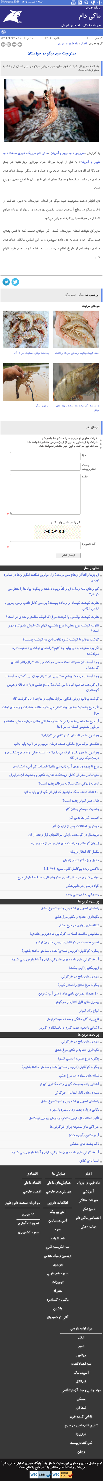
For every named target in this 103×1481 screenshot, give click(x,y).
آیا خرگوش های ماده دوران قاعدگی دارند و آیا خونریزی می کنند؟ (55, 960)
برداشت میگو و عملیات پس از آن (31, 353)
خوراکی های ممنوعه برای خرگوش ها (74, 1127)
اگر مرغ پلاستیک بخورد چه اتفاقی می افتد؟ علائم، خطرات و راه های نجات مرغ (50, 710)
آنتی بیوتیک (58, 1212)
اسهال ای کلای (89, 1161)
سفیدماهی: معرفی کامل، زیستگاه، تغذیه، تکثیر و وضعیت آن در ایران (54, 775)
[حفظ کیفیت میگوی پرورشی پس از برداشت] (76, 331)
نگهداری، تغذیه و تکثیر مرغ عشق (77, 917)
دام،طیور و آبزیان (68, 44)
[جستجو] (86, 2)
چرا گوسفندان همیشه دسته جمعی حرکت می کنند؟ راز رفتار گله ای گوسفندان (55, 665)
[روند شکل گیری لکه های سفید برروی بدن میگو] (76, 383)
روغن (81, 1452)
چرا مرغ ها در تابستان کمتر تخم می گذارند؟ (70, 736)
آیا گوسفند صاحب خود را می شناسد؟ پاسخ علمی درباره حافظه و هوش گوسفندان (53, 688)
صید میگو (70, 295)
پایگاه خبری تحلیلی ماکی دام (21, 1464)
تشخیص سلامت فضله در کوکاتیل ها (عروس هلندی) (64, 934)
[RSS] (80, 2)
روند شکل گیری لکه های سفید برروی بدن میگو (77, 408)
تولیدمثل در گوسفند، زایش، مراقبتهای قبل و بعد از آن (63, 835)
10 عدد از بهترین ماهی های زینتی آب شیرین (68, 994)
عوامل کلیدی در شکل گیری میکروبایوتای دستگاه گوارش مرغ (58, 878)
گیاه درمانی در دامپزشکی (82, 886)
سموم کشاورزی (28, 1233)
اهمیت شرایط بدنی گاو (84, 818)
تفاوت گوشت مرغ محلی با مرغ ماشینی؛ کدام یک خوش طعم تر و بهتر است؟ (53, 628)
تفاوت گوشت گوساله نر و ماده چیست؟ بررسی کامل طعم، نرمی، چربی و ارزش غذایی (51, 606)
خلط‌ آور (81, 1408)
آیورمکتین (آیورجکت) (84, 968)
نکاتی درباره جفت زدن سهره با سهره (74, 1110)
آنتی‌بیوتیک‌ (81, 1373)
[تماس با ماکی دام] (93, 2)
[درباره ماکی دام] (99, 2)
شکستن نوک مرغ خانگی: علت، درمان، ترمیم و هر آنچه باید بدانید (56, 744)
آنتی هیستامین (57, 1221)
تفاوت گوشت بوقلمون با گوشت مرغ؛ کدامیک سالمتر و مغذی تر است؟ (52, 617)
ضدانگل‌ (81, 1382)
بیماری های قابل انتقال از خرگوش (76, 1003)
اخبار (84, 44)
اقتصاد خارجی (32, 1192)
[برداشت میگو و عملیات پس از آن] (26, 331)
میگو (81, 295)
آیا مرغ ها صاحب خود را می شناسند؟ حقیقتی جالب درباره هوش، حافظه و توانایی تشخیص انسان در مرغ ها (51, 724)
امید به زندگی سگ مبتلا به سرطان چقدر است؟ (68, 784)
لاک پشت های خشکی (84, 1144)
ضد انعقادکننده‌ (81, 1364)
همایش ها (58, 1174)
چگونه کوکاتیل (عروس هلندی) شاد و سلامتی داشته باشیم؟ (60, 951)
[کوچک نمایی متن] (14, 44)
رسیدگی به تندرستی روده (82, 895)
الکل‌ (81, 1338)
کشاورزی (28, 1215)
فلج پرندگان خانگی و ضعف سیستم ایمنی (72, 1020)
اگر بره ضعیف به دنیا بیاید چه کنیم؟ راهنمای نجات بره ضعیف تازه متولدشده (55, 651)
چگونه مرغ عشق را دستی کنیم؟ (78, 985)
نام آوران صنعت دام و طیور (22, 1203)
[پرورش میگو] (26, 383)
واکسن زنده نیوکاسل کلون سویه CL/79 (71, 869)
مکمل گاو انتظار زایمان (84, 852)
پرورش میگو (42, 406)
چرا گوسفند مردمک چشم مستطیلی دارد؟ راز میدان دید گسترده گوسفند (51, 677)
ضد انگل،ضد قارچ (57, 1247)
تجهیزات (58, 1283)
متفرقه (57, 1291)
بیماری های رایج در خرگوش (80, 977)
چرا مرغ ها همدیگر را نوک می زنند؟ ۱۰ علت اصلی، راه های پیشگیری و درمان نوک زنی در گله (51, 755)
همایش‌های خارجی (58, 1192)
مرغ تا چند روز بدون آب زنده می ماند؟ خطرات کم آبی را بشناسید (56, 767)
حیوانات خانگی (88, 1201)
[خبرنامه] (73, 2)
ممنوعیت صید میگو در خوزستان (51, 54)
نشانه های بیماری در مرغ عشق (79, 926)
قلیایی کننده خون (81, 1417)
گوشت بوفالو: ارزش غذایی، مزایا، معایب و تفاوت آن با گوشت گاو (55, 699)
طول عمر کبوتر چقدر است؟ (80, 801)
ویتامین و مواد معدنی (57, 1256)
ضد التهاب (57, 1239)
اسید (81, 1347)
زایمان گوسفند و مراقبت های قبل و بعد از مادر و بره (65, 844)
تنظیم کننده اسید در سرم (81, 1426)
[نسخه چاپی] (3, 44)
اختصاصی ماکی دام (88, 1218)
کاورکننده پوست (81, 1443)
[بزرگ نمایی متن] (20, 44)
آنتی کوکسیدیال (57, 1318)
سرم (57, 1230)
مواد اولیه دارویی (81, 1329)
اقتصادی (32, 1174)
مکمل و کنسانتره (57, 1300)
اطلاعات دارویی (57, 1203)
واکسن (57, 1309)
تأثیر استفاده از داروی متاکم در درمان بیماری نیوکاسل (63, 1119)
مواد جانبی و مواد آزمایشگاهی (81, 1391)
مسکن (81, 1399)
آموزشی (88, 1192)
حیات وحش (88, 1227)
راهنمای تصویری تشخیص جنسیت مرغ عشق (70, 909)
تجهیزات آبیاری (28, 1224)
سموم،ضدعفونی (57, 1274)
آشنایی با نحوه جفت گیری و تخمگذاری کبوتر (69, 1028)
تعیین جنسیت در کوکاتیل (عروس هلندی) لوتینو (67, 943)
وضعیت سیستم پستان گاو (82, 810)
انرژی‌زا (81, 1435)
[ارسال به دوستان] (8, 44)
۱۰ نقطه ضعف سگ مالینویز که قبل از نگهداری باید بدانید (61, 793)
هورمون (57, 1265)
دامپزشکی (88, 1210)
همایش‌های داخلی (58, 1183)
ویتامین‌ (81, 1356)
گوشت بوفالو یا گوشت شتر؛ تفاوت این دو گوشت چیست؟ (60, 640)
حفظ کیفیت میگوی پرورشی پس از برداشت (77, 353)
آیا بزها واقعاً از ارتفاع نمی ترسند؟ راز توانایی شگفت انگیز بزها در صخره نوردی (51, 578)
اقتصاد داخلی (32, 1183)
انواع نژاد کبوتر (89, 1011)
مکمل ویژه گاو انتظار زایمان (81, 861)
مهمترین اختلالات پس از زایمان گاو (75, 827)
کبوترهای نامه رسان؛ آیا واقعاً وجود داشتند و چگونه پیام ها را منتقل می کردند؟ (53, 592)
